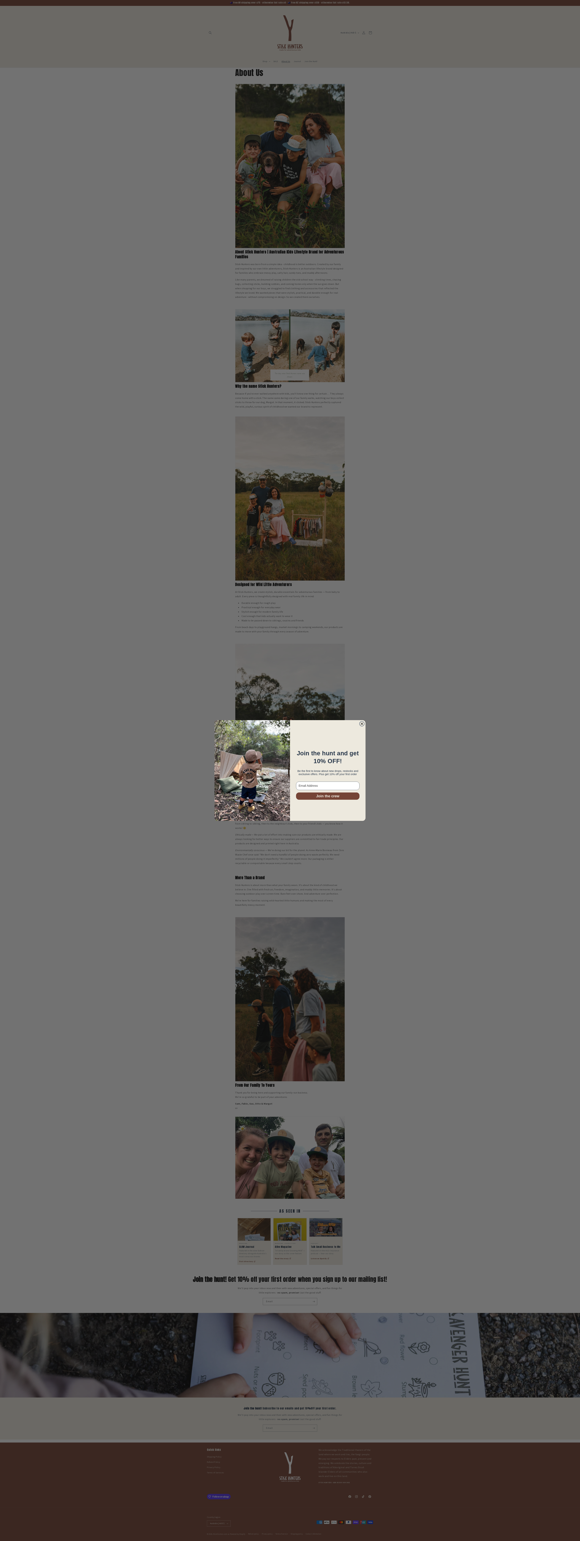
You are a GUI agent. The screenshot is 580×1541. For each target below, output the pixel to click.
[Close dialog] (361, 723)
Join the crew (327, 796)
